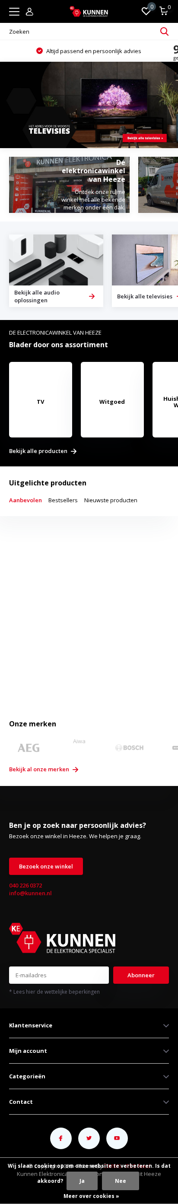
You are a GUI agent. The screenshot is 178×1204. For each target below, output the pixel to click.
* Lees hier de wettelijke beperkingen (54, 991)
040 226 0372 (25, 885)
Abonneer (141, 975)
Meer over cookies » (91, 1196)
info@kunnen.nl (30, 893)
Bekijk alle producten (39, 451)
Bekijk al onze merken (39, 769)
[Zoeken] (164, 31)
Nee (120, 1181)
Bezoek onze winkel (46, 866)
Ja (82, 1181)
